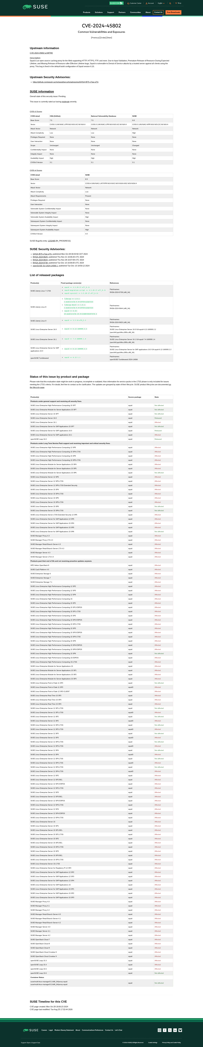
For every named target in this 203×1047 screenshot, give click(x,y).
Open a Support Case (33, 1042)
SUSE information (42, 91)
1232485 (51, 241)
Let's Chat (118, 1030)
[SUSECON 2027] (116, 3)
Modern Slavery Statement (64, 1030)
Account (151, 3)
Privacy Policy (166, 1042)
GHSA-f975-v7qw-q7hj (42, 254)
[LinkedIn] (175, 1030)
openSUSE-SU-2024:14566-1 (45, 266)
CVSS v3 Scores (36, 111)
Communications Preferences (92, 1030)
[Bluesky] (180, 1030)
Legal (51, 1030)
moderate (66, 102)
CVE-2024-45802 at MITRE (41, 53)
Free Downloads (173, 12)
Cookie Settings (152, 1042)
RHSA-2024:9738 (40, 263)
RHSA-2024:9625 (40, 257)
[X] (170, 1030)
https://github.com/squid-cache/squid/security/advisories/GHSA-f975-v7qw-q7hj (65, 82)
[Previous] (95, 37)
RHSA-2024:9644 (40, 260)
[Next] (109, 37)
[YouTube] (159, 1030)
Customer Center (135, 3)
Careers (44, 1030)
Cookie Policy (177, 1042)
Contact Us (158, 12)
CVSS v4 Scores (36, 170)
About (78, 1030)
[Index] (103, 37)
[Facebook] (164, 1030)
